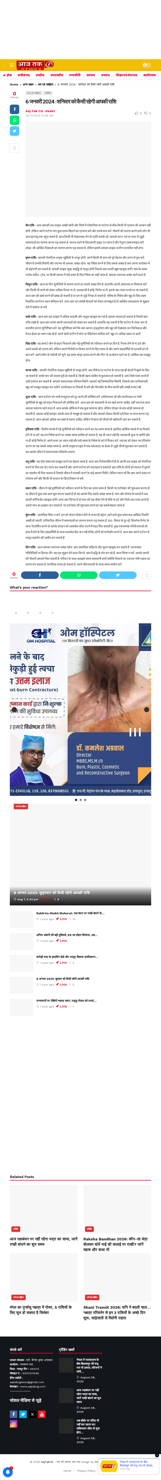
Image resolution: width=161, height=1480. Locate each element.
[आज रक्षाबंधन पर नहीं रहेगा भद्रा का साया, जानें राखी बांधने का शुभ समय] (44, 1209)
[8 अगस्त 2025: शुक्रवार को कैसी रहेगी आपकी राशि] (80, 854)
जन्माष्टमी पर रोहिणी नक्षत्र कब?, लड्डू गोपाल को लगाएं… (66, 1001)
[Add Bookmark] (14, 148)
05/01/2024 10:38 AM (39, 115)
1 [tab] (76, 800)
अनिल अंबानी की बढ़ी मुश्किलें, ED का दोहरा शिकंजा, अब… (67, 935)
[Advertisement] (80, 29)
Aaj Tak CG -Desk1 (40, 111)
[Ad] (80, 1095)
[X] (32, 1414)
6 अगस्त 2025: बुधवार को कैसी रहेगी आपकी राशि (62, 979)
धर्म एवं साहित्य (33, 93)
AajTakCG (47, 1461)
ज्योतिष (48, 93)
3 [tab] (85, 800)
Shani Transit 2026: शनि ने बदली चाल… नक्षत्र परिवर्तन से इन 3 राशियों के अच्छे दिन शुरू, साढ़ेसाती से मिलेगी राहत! (117, 1312)
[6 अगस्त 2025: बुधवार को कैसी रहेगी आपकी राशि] (21, 985)
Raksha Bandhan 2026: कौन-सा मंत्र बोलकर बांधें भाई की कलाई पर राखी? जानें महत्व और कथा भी (115, 1244)
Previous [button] (14, 709)
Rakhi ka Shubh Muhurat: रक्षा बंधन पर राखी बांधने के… (70, 913)
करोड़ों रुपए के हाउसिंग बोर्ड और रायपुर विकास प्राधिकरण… (67, 957)
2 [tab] (81, 800)
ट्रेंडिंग (15, 1229)
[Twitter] (23, 1414)
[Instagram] (13, 1423)
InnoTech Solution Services (112, 1461)
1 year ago (47, 919)
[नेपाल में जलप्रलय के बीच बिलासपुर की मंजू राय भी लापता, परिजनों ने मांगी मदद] (66, 1365)
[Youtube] (42, 1414)
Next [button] (146, 709)
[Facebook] (13, 1414)
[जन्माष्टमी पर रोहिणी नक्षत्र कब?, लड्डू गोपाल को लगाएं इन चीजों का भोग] (21, 1007)
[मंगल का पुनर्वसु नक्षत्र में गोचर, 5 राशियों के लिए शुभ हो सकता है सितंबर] (44, 1277)
